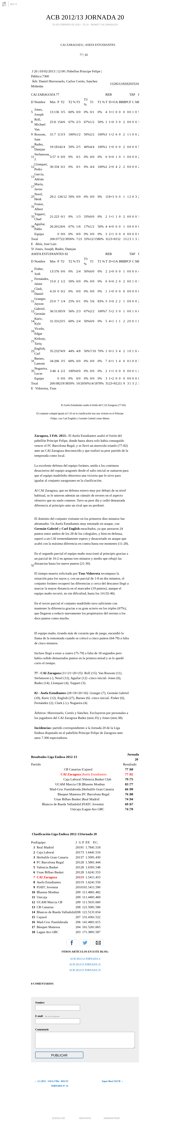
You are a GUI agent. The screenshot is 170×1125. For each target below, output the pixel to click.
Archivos (85, 1118)
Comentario (42, 1029)
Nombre (39, 1002)
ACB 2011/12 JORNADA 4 (85, 958)
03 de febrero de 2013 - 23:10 (70, 24)
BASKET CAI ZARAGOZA (104, 24)
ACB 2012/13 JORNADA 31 (85, 964)
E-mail (47, 1016)
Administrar (112, 1118)
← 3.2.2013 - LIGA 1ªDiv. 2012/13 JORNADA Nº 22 (51, 1083)
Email (98, 942)
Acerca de (58, 1118)
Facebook (71, 942)
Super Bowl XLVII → (112, 1081)
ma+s (13, 4)
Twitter (85, 942)
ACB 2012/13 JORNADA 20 (85, 17)
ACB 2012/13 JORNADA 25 (85, 970)
